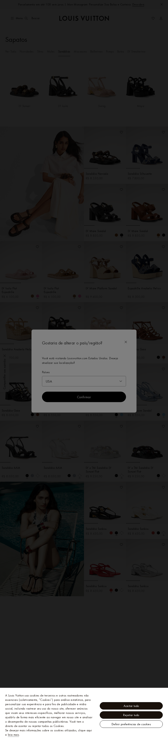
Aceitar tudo (131, 706)
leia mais (13, 735)
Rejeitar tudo (131, 715)
